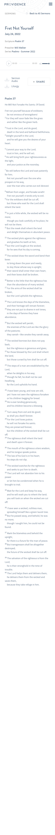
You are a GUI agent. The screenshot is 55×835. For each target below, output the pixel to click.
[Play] (9, 63)
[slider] (45, 63)
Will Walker (20, 47)
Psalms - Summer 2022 (23, 51)
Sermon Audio (15, 79)
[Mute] (40, 63)
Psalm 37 (19, 41)
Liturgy (15, 86)
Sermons (10, 13)
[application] (27, 63)
